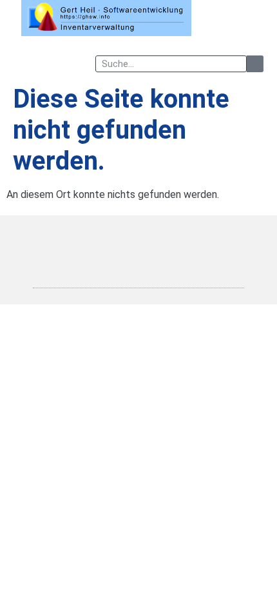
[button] (255, 18)
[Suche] (255, 63)
